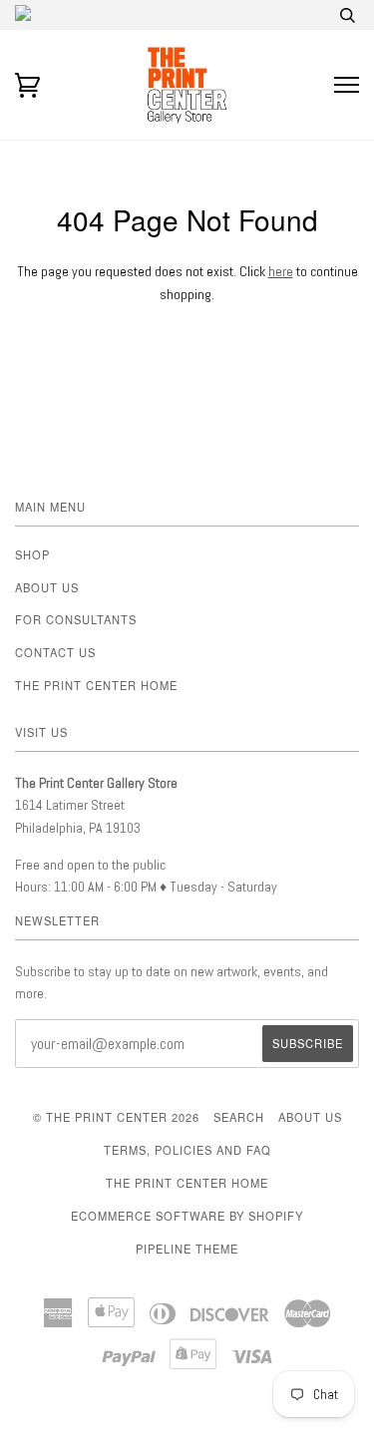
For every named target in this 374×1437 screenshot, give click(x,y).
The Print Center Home (96, 685)
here (280, 271)
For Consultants (76, 619)
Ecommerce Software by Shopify (187, 1216)
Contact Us (55, 652)
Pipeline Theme (187, 1249)
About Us (47, 587)
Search (238, 1117)
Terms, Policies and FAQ (187, 1150)
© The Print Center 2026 (116, 1117)
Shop (32, 554)
